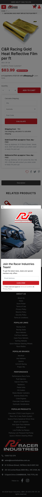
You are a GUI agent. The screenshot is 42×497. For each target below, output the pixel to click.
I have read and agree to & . (18, 288)
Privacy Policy (7, 289)
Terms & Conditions (26, 287)
